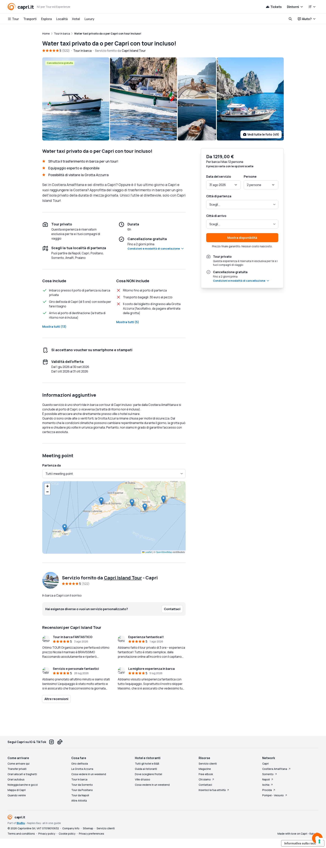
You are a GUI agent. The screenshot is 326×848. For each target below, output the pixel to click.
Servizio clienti (208, 763)
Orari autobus (16, 779)
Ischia (265, 784)
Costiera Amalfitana (274, 769)
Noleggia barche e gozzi (23, 784)
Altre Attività (79, 800)
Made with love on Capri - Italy (296, 833)
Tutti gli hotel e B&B (147, 763)
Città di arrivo (216, 216)
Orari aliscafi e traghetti (22, 774)
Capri (265, 763)
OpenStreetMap (164, 552)
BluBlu (21, 823)
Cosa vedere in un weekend (88, 774)
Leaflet (148, 552)
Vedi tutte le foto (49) (263, 134)
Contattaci (205, 784)
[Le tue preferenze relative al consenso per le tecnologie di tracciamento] (319, 841)
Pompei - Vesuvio (273, 795)
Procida (267, 790)
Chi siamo (205, 779)
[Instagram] (51, 742)
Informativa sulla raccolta (302, 843)
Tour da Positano (82, 790)
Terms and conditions (21, 833)
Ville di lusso (142, 779)
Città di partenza (218, 196)
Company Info (70, 828)
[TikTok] (60, 742)
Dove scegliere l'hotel (148, 774)
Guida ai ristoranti (146, 769)
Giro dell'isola (79, 763)
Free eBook (206, 774)
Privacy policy (46, 833)
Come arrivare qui (18, 763)
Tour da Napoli (80, 795)
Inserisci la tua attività (212, 790)
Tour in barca (79, 779)
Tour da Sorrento (82, 784)
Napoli (266, 779)
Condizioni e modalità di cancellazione (154, 248)
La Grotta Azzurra (82, 769)
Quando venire (17, 795)
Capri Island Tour (123, 577)
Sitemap (88, 828)
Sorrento (268, 774)
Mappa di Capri (17, 790)
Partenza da (51, 465)
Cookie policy (67, 833)
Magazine (205, 769)
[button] (64, 528)
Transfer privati (17, 769)
